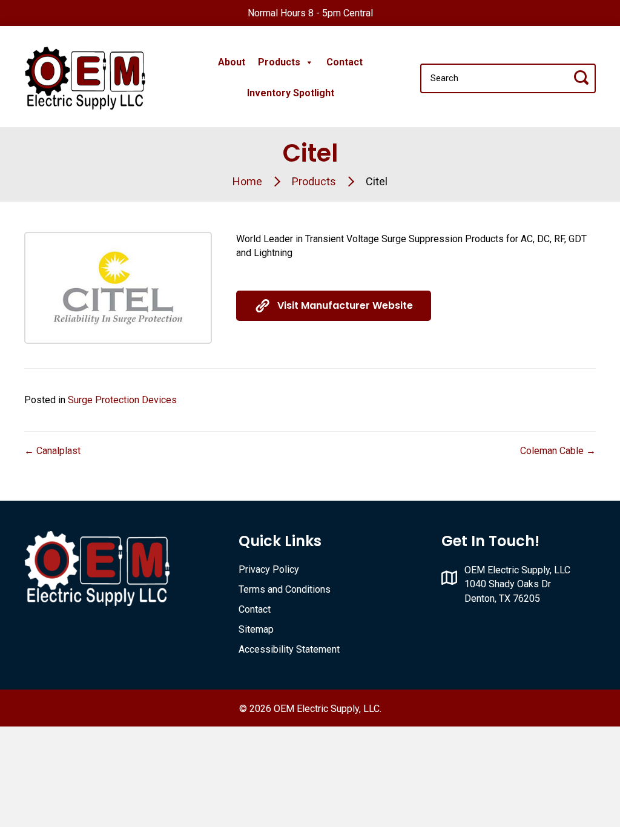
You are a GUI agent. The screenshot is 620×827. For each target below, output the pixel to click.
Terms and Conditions (285, 589)
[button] (333, 306)
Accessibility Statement (289, 649)
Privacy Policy (269, 569)
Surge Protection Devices (122, 400)
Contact (344, 62)
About (231, 62)
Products (279, 62)
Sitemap (256, 629)
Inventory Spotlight (290, 93)
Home (247, 181)
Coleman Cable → (558, 450)
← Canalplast (52, 450)
